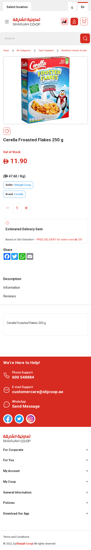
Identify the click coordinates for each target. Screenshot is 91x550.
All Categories (24, 50)
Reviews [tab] (9, 296)
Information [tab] (11, 288)
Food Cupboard (46, 50)
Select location (17, 7)
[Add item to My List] (6, 131)
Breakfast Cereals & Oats (74, 50)
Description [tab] (12, 279)
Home (6, 50)
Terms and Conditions (16, 536)
